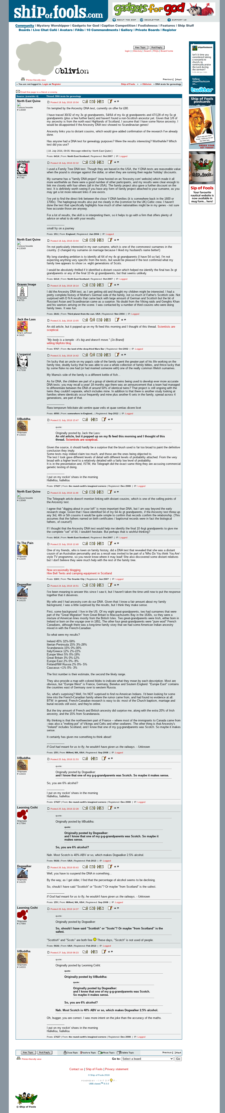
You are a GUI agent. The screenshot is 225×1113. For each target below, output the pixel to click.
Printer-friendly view (35, 80)
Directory (137, 51)
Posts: (53, 156)
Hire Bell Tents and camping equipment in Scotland (79, 573)
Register (56, 84)
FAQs (156, 51)
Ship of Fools (94, 1069)
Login (45, 84)
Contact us (76, 1069)
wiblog (51, 343)
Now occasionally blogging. (64, 570)
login (127, 51)
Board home (167, 51)
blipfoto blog (63, 343)
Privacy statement (116, 1069)
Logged (123, 156)
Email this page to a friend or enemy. (39, 92)
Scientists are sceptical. (82, 439)
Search (147, 51)
